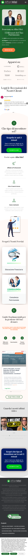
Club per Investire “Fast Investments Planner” (13, 528)
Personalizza (21, 553)
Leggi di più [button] (7, 106)
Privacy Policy (9, 551)
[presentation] (13, 433)
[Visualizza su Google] (2, 97)
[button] (8, 50)
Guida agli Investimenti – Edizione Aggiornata (13, 526)
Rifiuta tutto (13, 553)
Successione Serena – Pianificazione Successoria (14, 531)
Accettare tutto (5, 553)
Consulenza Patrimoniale (8, 533)
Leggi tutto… (15, 384)
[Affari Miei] (9, 2)
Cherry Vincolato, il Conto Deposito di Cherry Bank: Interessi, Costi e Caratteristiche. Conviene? (12, 371)
